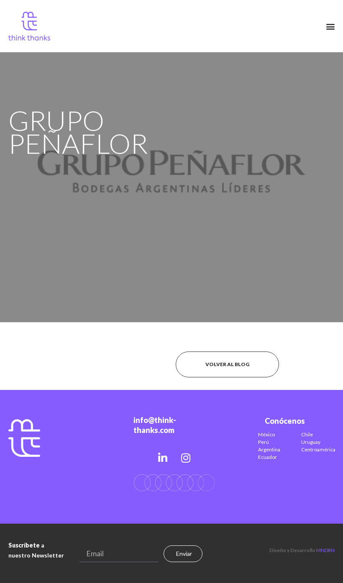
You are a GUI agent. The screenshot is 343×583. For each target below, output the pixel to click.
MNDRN (325, 550)
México (266, 434)
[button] (330, 26)
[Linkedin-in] (162, 457)
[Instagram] (185, 457)
